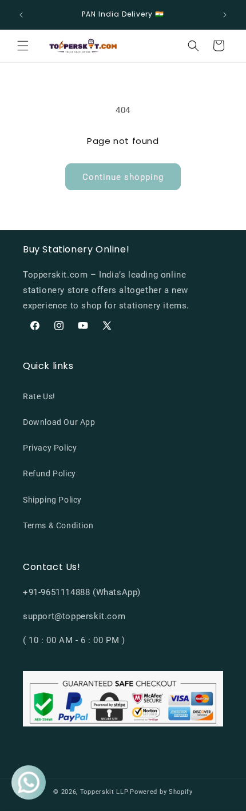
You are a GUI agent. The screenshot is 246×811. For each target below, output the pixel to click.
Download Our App (59, 422)
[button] (22, 45)
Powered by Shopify (161, 792)
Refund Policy (49, 473)
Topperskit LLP (104, 792)
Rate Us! (39, 396)
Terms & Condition (58, 525)
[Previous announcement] (21, 14)
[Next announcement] (224, 14)
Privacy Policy (50, 447)
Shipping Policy (52, 499)
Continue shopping (123, 177)
